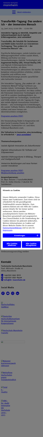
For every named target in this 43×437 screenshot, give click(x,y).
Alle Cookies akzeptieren (31, 244)
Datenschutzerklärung (12, 228)
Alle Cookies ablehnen (12, 244)
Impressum (7, 230)
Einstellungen (19, 236)
